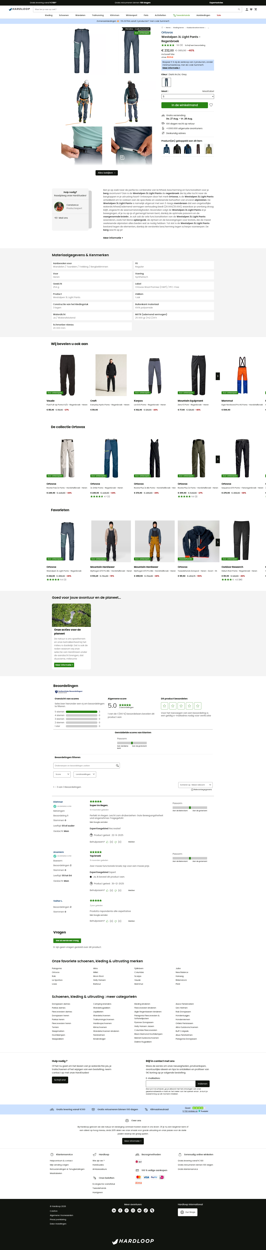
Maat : (164, 91)
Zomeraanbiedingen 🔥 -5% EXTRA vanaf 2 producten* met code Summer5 (133, 21)
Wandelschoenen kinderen (106, 1031)
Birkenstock (181, 980)
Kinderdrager (99, 1039)
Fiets (146, 15)
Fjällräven (138, 969)
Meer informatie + (171, 68)
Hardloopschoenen (102, 1023)
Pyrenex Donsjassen (144, 1022)
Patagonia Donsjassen (186, 1039)
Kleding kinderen (142, 1004)
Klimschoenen (100, 1027)
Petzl (178, 984)
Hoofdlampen (58, 1035)
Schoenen (64, 15)
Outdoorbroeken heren (195, 27)
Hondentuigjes (183, 1016)
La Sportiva (57, 980)
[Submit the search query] (239, 10)
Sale (219, 15)
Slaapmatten (58, 1031)
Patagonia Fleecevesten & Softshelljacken (146, 1017)
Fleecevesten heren (61, 1023)
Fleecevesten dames (62, 1012)
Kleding (48, 15)
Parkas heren (58, 1020)
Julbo (178, 969)
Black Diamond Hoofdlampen (148, 1034)
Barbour (97, 984)
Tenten (55, 1027)
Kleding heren (178, 27)
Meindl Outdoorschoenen (146, 1038)
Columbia (139, 972)
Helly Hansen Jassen (144, 1026)
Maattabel (208, 91)
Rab (54, 976)
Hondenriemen (183, 1020)
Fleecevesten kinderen (145, 1008)
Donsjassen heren (60, 1016)
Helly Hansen (99, 980)
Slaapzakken (58, 1039)
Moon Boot (98, 976)
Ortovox (167, 32)
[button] (81, 51)
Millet (95, 972)
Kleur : (174, 74)
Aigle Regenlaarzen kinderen (148, 1012)
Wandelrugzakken (101, 1008)
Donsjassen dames (61, 1004)
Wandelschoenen (101, 1016)
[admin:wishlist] (211, 105)
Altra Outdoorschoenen (187, 1027)
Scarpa (137, 976)
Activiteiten (160, 15)
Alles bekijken (105, 173)
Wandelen (80, 15)
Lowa (54, 984)
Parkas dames (58, 1008)
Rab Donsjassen (183, 1012)
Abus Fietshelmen (184, 1035)
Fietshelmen (99, 1035)
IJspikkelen (98, 1012)
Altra (95, 969)
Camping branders (102, 1004)
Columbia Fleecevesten (145, 1030)
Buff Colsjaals (182, 1031)
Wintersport (131, 15)
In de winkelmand (185, 105)
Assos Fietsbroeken (185, 1004)
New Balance (182, 972)
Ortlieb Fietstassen (184, 1023)
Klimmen (114, 15)
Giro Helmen (182, 1008)
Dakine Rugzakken (143, 1042)
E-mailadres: (153, 1078)
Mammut (138, 984)
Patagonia (57, 969)
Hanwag (180, 976)
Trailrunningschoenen (103, 1020)
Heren (168, 27)
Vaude (137, 980)
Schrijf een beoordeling (195, 45)
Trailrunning (98, 15)
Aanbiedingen (203, 15)
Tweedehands (183, 15)
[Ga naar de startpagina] (163, 28)
